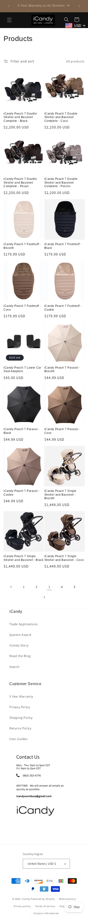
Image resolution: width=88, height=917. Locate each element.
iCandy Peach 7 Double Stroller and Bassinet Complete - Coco (61, 117)
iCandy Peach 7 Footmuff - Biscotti (22, 246)
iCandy (26, 899)
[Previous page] (11, 587)
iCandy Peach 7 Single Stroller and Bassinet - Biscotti (60, 494)
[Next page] (44, 597)
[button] (9, 20)
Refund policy (67, 899)
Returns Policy (20, 728)
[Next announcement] (79, 6)
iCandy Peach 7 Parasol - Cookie (21, 492)
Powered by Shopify (43, 899)
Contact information (46, 913)
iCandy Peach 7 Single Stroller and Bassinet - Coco (64, 558)
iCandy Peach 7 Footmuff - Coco (22, 307)
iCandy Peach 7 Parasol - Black (21, 431)
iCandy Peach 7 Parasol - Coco (62, 431)
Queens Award (20, 635)
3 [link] (49, 587)
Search (14, 667)
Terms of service (45, 906)
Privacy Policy (19, 707)
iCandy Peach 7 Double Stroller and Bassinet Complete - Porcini (61, 182)
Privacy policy (22, 906)
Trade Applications (23, 624)
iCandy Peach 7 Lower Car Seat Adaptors (22, 369)
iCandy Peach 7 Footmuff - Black (63, 246)
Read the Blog (20, 656)
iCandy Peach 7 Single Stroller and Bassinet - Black (23, 558)
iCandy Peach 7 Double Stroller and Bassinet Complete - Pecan (20, 182)
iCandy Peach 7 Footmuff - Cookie (63, 307)
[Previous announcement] (9, 6)
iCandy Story (18, 645)
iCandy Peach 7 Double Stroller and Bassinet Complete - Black (20, 117)
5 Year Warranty (21, 696)
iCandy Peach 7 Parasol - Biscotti (62, 369)
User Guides (18, 739)
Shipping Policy (21, 718)
